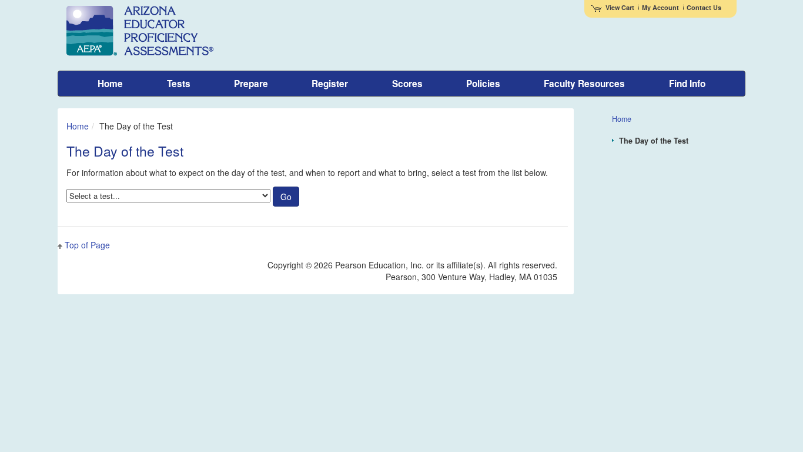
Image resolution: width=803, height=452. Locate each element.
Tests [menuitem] (178, 83)
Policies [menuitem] (483, 83)
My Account (660, 7)
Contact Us (704, 7)
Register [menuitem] (330, 83)
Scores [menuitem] (407, 83)
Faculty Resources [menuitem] (584, 83)
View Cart (619, 7)
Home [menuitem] (110, 83)
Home (77, 126)
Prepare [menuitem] (251, 83)
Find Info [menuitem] (687, 83)
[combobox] (168, 195)
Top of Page (87, 245)
